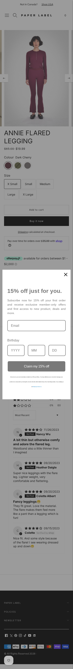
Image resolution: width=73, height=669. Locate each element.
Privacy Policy (36, 377)
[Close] (66, 274)
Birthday (13, 340)
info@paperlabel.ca (37, 386)
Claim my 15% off (36, 366)
